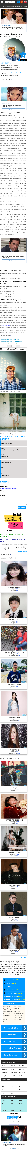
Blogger (11, 36)
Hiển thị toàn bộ (22, 551)
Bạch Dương (14, 1072)
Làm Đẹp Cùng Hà (15, 587)
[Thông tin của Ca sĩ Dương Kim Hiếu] (14, 948)
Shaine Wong (14, 717)
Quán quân (14, 821)
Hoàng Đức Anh (7, 1006)
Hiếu (20, 1103)
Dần (20, 1089)
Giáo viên (14, 854)
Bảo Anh (5, 1019)
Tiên (12, 1103)
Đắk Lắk (14, 790)
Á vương (14, 886)
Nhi (3, 1107)
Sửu (12, 1089)
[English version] (25, 2)
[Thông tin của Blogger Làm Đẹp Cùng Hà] (14, 585)
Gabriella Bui (6, 1015)
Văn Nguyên (17, 36)
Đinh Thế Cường (14, 918)
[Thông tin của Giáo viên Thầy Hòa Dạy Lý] (14, 850)
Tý (2, 1089)
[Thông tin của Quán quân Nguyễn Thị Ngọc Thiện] (14, 818)
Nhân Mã (4, 1069)
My (2, 1103)
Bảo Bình (21, 1069)
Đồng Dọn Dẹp (17, 1006)
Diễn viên (12, 6)
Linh (20, 1100)
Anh (20, 1107)
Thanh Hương (6, 1021)
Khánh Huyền (14, 620)
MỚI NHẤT (24, 6)
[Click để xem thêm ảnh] (14, 60)
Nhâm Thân (15, 990)
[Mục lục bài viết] (26, 807)
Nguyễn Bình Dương (19, 1013)
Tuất (12, 1086)
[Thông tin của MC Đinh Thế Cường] (14, 915)
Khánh (12, 1110)
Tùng (12, 1100)
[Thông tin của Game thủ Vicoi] (14, 785)
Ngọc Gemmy (17, 1011)
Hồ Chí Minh (14, 688)
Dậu (3, 1086)
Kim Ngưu (22, 1072)
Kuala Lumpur (14, 720)
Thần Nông (22, 1065)
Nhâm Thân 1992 (5, 325)
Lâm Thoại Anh (14, 885)
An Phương (14, 750)
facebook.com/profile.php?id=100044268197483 (16, 73)
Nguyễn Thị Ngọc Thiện (14, 820)
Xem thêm (24, 957)
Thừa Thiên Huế (14, 655)
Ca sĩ (2, 6)
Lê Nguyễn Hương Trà (14, 652)
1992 (17, 979)
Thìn (12, 1093)
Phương (4, 1110)
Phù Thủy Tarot (17, 1019)
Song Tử (4, 1076)
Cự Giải (13, 1076)
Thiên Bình (13, 1065)
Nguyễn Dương (7, 1009)
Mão (3, 1093)
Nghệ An (14, 623)
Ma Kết (12, 1069)
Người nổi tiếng (4, 36)
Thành (3, 1100)
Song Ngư (19, 993)
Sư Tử (21, 1076)
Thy (20, 1110)
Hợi (20, 1086)
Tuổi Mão (14, 590)
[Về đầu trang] (26, 1153)
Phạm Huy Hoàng (14, 685)
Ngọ (3, 1083)
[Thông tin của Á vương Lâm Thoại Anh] (14, 883)
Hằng (12, 1107)
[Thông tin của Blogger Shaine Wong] (14, 715)
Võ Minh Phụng (17, 1009)
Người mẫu (17, 6)
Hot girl (7, 6)
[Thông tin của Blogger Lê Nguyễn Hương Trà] (14, 650)
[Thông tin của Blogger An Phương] (14, 748)
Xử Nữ (3, 1065)
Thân (20, 1083)
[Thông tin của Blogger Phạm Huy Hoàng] (14, 683)
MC (14, 919)
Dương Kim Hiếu (14, 950)
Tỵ (20, 1093)
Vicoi (14, 787)
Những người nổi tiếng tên (10, 339)
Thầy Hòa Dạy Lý (14, 852)
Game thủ (14, 789)
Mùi (12, 1083)
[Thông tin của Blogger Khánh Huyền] (14, 617)
